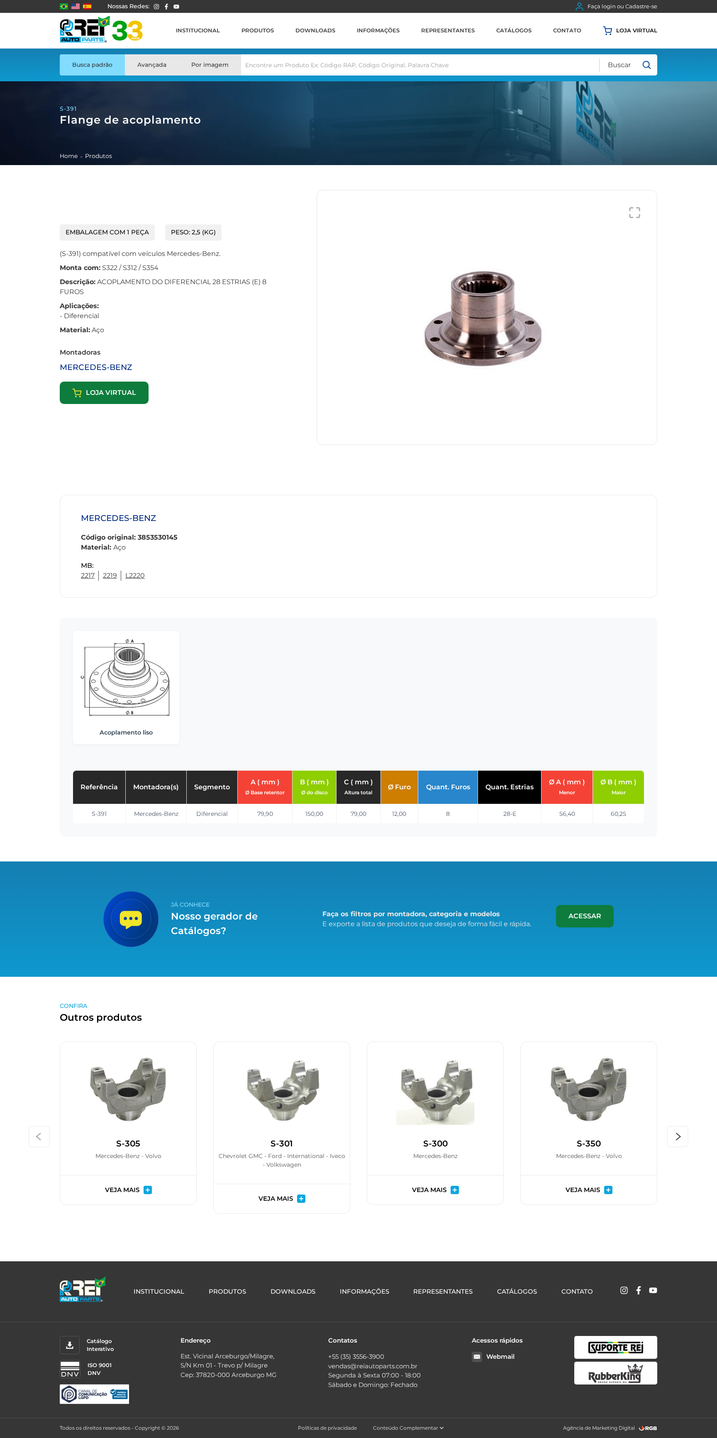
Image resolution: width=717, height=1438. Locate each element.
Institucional (198, 30)
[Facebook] (166, 7)
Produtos (257, 30)
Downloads (315, 30)
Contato (567, 30)
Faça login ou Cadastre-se (622, 6)
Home (69, 156)
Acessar (584, 916)
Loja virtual (636, 30)
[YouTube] (176, 7)
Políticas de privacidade (327, 1428)
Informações (378, 30)
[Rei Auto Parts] (101, 30)
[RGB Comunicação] (648, 1428)
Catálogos (514, 30)
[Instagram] (156, 7)
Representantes (448, 30)
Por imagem (210, 64)
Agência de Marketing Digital (599, 1428)
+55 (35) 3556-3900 (356, 1356)
